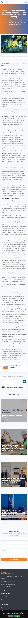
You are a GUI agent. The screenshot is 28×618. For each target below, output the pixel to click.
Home (8, 19)
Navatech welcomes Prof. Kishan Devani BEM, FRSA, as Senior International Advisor (13, 480)
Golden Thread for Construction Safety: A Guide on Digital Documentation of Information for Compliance (13, 447)
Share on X (21, 376)
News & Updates (16, 19)
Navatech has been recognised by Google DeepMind (13, 416)
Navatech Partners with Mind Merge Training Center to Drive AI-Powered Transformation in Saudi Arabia (13, 513)
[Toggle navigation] (25, 2)
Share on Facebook (10, 376)
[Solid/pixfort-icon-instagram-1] (2, 590)
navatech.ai (13, 367)
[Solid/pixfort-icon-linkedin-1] (4, 590)
